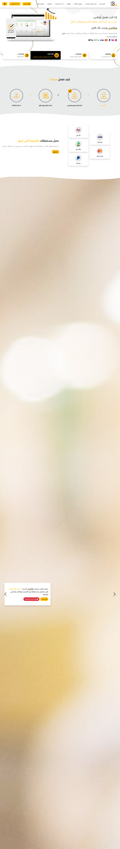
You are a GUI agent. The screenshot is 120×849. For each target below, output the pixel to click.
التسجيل (103, 105)
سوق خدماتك (78, 3)
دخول (26, 3)
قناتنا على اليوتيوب (31, 597)
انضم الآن (14, 3)
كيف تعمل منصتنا (91, 3)
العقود (69, 3)
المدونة (49, 3)
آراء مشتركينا (59, 3)
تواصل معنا (40, 3)
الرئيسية (102, 3)
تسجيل (55, 151)
